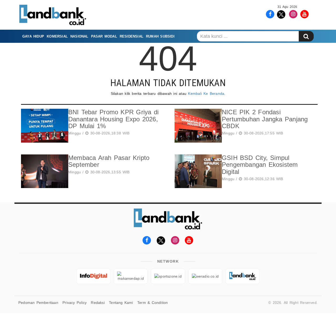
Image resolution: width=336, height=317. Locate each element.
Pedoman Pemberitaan (38, 302)
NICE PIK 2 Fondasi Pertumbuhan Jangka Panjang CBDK (265, 118)
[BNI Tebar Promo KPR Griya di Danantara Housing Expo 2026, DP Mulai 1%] (43, 126)
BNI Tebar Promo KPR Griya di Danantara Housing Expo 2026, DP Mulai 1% (113, 118)
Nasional (79, 36)
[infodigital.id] (93, 276)
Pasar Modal (104, 36)
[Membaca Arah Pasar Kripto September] (43, 171)
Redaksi (97, 302)
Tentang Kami (121, 302)
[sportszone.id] (168, 276)
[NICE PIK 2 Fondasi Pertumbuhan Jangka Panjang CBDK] (197, 126)
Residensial (131, 36)
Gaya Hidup (33, 36)
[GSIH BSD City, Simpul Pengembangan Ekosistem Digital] (197, 171)
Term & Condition (152, 302)
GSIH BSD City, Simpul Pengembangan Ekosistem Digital (260, 164)
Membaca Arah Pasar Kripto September (108, 161)
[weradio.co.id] (205, 276)
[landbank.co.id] (242, 276)
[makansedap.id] (131, 276)
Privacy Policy (74, 302)
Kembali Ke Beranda (206, 93)
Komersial (57, 36)
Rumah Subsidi (160, 36)
